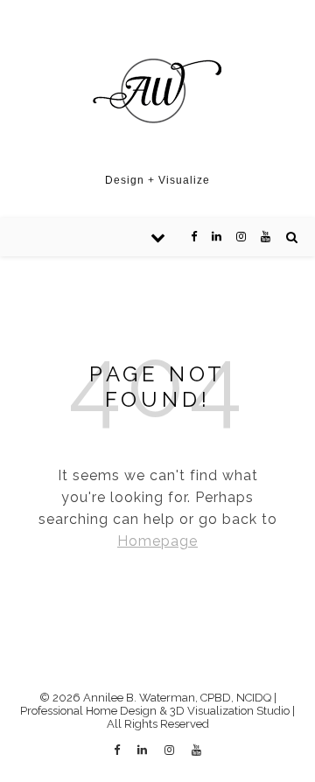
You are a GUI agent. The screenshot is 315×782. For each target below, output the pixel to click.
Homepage (157, 541)
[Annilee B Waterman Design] (157, 91)
